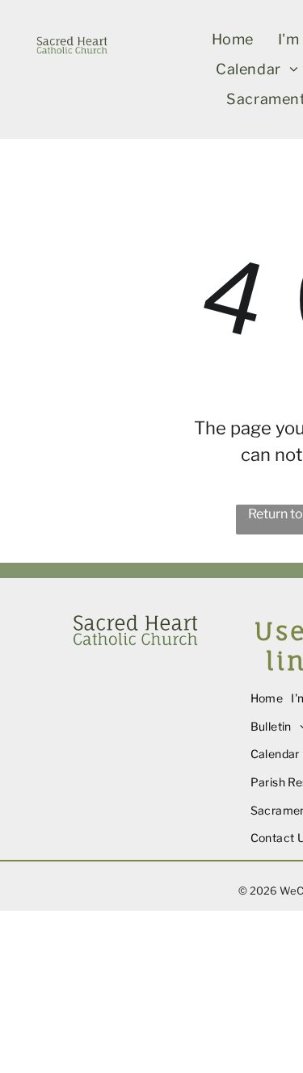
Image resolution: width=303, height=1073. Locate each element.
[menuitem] (233, 39)
